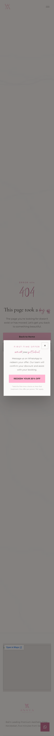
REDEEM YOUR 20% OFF (27, 378)
